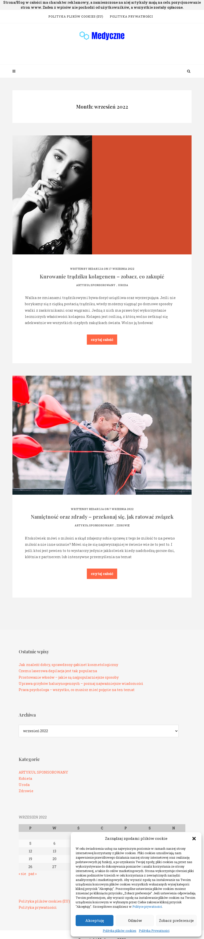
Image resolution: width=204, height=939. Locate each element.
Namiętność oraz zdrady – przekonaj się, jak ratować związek (102, 516)
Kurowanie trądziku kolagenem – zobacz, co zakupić (102, 276)
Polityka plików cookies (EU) (75, 16)
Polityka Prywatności (154, 931)
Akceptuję (94, 920)
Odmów (135, 920)
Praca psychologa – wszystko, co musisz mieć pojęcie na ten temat (77, 689)
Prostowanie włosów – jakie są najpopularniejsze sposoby (69, 677)
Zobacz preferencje (176, 920)
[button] (194, 838)
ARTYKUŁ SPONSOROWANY (95, 285)
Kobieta (25, 778)
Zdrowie (123, 525)
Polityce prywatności (147, 907)
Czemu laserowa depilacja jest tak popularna (58, 670)
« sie (22, 873)
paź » (32, 873)
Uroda (123, 285)
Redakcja (95, 269)
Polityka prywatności (38, 907)
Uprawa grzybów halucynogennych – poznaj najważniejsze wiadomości (81, 683)
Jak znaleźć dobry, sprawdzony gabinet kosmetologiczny (68, 664)
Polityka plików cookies (119, 931)
